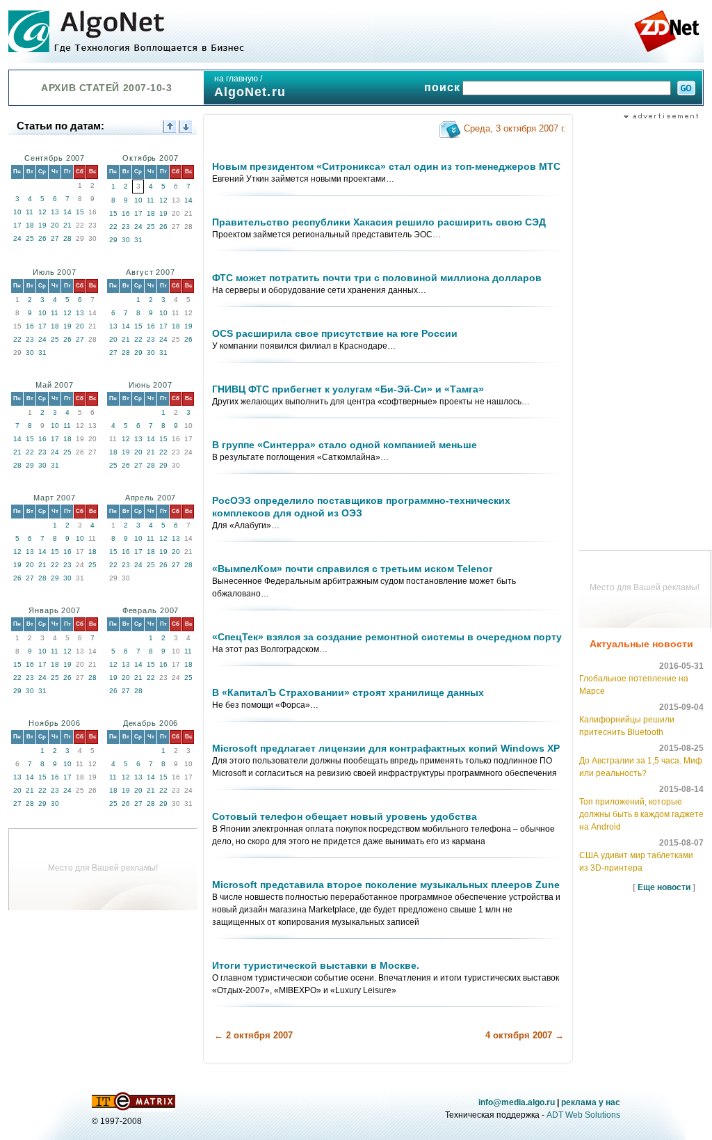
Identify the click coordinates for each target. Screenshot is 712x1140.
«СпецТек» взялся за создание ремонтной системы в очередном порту (387, 636)
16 (126, 213)
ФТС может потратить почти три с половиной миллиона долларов (377, 277)
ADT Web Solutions (583, 1115)
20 (55, 225)
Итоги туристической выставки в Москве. (315, 965)
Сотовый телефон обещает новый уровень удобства (344, 816)
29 (113, 240)
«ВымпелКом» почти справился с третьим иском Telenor (352, 568)
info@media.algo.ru (516, 1102)
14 (67, 212)
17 (17, 225)
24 (17, 238)
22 (113, 226)
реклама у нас (590, 1102)
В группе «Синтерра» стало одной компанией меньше (344, 444)
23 (126, 226)
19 (42, 225)
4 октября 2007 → (524, 1035)
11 (29, 212)
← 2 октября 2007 (253, 1035)
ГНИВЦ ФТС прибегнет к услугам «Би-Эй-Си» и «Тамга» (348, 389)
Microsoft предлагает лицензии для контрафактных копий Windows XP (386, 748)
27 (55, 238)
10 (17, 212)
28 (67, 238)
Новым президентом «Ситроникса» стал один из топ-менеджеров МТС (386, 166)
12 (42, 212)
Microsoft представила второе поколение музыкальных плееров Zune (386, 884)
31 (138, 240)
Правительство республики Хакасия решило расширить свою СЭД (379, 222)
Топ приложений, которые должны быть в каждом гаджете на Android (641, 814)
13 (55, 212)
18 (30, 225)
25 (30, 238)
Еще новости (664, 887)
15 (80, 212)
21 (67, 225)
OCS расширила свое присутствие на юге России (335, 333)
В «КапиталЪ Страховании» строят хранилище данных (348, 692)
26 (42, 238)
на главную (236, 79)
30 (126, 240)
